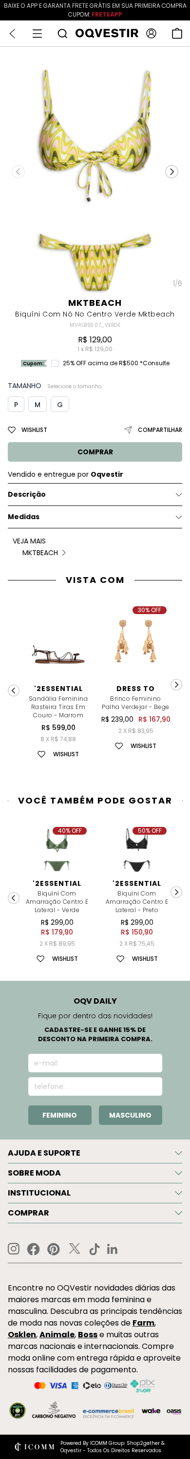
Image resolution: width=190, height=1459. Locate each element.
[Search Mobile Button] (62, 33)
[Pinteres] (53, 1249)
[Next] (176, 684)
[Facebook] (33, 1249)
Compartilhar (160, 430)
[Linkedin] (112, 1249)
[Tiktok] (94, 1249)
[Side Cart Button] (177, 33)
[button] (171, 171)
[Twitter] (74, 1249)
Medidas (23, 517)
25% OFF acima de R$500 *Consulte (116, 363)
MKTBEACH (95, 303)
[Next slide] (176, 892)
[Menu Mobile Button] (37, 33)
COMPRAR (95, 452)
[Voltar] (12, 33)
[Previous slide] (13, 898)
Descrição (27, 494)
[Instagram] (13, 1249)
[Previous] (13, 690)
